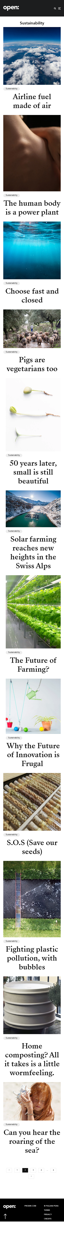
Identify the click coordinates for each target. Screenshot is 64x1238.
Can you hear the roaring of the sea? (32, 1141)
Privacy (48, 1215)
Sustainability (11, 89)
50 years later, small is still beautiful (33, 472)
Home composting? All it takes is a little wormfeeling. (32, 1059)
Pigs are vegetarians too (32, 364)
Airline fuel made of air (32, 101)
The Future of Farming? (33, 665)
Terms (47, 1210)
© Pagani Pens (51, 1206)
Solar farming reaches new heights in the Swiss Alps (33, 552)
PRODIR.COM (30, 1206)
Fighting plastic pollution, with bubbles (32, 958)
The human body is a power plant (32, 208)
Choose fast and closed (32, 296)
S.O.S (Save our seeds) (32, 847)
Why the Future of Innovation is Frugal (33, 754)
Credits (47, 1219)
